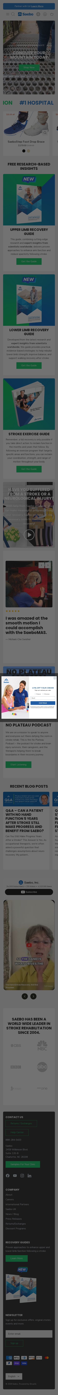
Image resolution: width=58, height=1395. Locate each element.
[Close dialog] (55, 678)
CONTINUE (43, 703)
